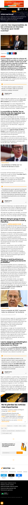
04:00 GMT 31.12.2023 (5, 33)
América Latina (4, 471)
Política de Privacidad (5, 486)
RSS (15, 488)
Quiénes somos (4, 483)
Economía (19, 471)
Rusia (2, 428)
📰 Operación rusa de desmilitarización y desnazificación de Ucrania (13, 430)
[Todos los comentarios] (2, 503)
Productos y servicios (5, 484)
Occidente (16, 425)
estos (9, 411)
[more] (26, 95)
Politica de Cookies (14, 486)
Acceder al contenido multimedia (16, 50)
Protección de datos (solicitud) (7, 488)
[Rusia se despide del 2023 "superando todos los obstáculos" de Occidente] (14, 298)
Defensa (25, 471)
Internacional (5, 163)
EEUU (6, 428)
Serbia (20, 425)
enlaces (14, 411)
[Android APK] (4, 493)
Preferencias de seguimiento (7, 490)
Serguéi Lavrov (10, 425)
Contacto (12, 484)
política (24, 425)
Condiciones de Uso (12, 483)
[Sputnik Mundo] (4, 9)
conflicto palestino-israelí (14, 224)
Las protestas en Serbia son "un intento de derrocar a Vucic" (11, 165)
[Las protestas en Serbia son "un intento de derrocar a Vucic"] (14, 153)
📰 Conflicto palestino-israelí (6, 433)
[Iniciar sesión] (21, 9)
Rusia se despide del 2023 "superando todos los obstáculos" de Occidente (13, 311)
